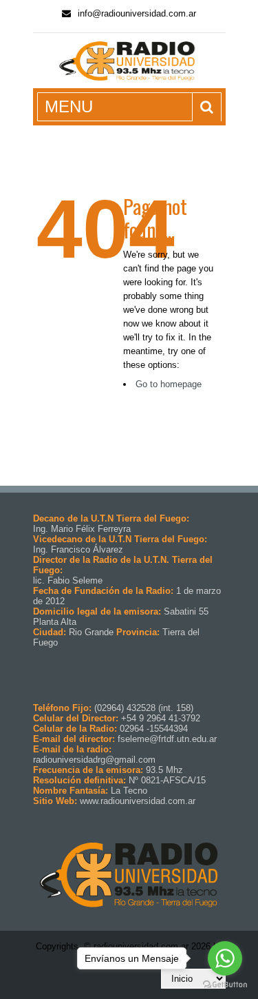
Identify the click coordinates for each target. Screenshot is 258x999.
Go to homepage (169, 384)
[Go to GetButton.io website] (225, 984)
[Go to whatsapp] (225, 958)
